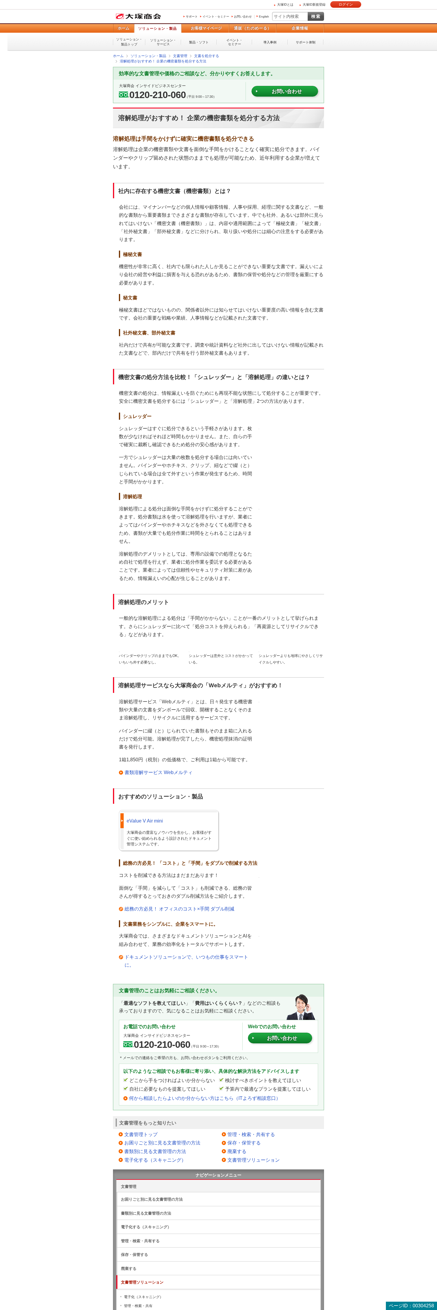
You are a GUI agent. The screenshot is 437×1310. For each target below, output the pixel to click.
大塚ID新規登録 (314, 4)
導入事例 (269, 42)
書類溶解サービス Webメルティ (159, 772)
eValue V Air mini (145, 820)
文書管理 (128, 1186)
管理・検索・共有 (138, 1305)
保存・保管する (244, 1142)
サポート (192, 16)
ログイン (346, 4)
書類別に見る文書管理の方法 (155, 1151)
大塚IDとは (285, 4)
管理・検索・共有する (251, 1134)
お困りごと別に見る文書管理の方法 (162, 1142)
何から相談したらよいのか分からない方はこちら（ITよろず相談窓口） (205, 1097)
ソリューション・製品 (157, 28)
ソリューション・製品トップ (129, 41)
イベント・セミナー (215, 16)
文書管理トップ (141, 1134)
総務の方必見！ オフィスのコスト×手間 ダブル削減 (179, 908)
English (264, 16)
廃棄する (236, 1151)
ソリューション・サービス (163, 42)
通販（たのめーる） (252, 28)
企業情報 (300, 28)
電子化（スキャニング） (143, 1297)
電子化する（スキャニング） (155, 1159)
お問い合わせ (243, 16)
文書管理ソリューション (253, 1159)
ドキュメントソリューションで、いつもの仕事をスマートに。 (186, 960)
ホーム (123, 28)
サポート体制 (305, 42)
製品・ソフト (199, 42)
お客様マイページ (206, 28)
